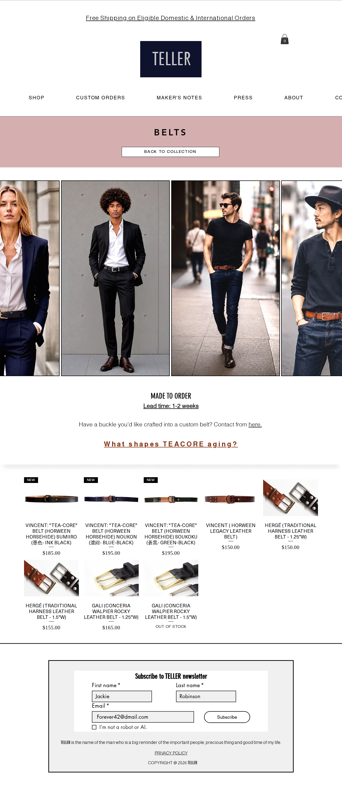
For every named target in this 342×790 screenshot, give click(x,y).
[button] (284, 39)
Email (100, 705)
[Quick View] (230, 497)
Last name (190, 685)
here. (255, 424)
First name (106, 685)
